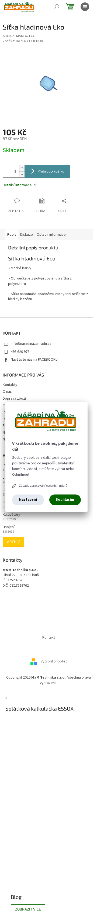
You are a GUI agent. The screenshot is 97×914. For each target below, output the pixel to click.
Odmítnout (20, 474)
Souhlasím (65, 499)
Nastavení (28, 499)
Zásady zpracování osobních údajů (43, 485)
